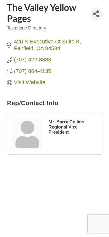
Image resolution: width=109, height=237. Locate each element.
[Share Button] (96, 14)
